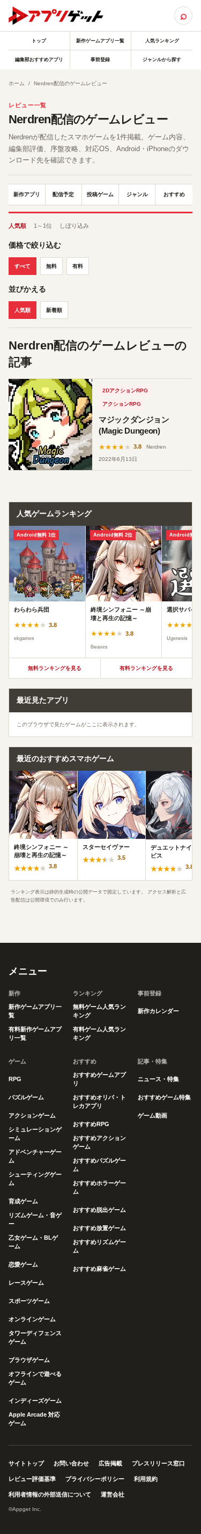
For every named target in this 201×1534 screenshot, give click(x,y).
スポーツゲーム (29, 1301)
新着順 (54, 310)
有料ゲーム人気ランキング (99, 1033)
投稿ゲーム (100, 194)
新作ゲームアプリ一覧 (100, 40)
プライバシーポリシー (94, 1479)
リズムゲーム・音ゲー (35, 1219)
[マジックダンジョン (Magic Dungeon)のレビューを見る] (50, 425)
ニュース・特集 (158, 1079)
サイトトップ (26, 1463)
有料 (77, 266)
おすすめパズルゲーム (99, 1164)
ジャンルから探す (162, 59)
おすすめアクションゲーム (99, 1142)
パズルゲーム (26, 1097)
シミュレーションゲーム (35, 1133)
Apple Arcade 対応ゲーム (34, 1418)
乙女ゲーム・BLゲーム (33, 1241)
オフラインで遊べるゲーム (35, 1378)
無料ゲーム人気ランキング (99, 1010)
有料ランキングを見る (146, 668)
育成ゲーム (23, 1201)
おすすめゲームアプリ (99, 1078)
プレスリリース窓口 (158, 1463)
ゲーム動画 (152, 1115)
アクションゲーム (32, 1115)
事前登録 (100, 59)
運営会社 (112, 1494)
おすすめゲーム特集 (164, 1097)
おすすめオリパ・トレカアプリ (99, 1101)
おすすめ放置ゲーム (99, 1228)
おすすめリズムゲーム (99, 1246)
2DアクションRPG (125, 390)
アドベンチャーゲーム (35, 1156)
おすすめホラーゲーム (99, 1187)
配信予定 (63, 194)
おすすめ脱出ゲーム (99, 1210)
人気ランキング (162, 40)
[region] (100, 592)
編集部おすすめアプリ (39, 59)
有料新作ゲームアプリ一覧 (35, 1033)
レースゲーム (26, 1282)
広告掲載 (110, 1463)
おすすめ (174, 194)
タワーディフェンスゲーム (35, 1337)
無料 (51, 266)
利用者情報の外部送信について (50, 1494)
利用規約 (146, 1479)
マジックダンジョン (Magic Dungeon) (134, 425)
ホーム (17, 83)
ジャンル (137, 194)
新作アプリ (26, 194)
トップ (39, 40)
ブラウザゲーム (29, 1360)
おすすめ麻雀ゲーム (99, 1268)
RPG (15, 1079)
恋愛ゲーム (23, 1264)
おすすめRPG (91, 1124)
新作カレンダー (158, 1011)
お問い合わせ (71, 1463)
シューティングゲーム (35, 1178)
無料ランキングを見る (54, 668)
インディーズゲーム (35, 1400)
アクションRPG (121, 404)
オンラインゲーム (32, 1319)
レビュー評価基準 (32, 1479)
